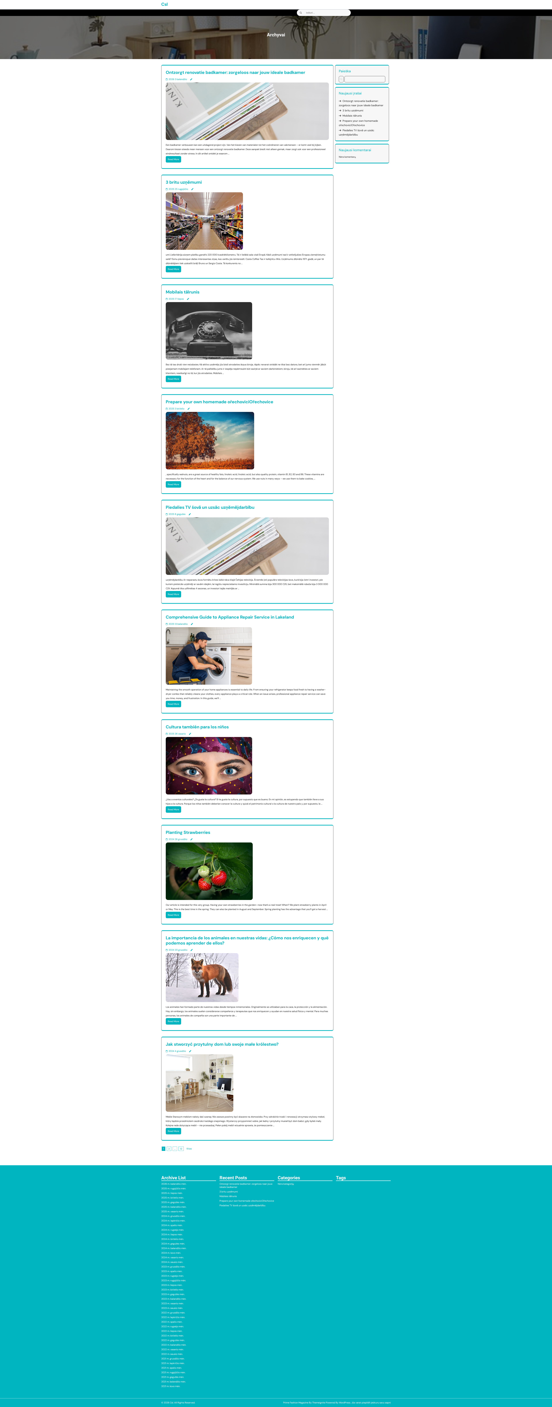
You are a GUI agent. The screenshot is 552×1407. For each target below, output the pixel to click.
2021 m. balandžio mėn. (173, 1381)
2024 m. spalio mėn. (171, 1225)
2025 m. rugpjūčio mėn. (173, 1188)
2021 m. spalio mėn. (171, 1367)
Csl (164, 4)
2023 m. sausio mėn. (172, 1308)
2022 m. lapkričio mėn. (173, 1317)
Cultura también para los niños (197, 727)
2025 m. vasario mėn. (172, 1211)
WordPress (344, 1402)
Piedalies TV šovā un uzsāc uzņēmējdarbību (210, 507)
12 (181, 1148)
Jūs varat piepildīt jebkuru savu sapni (371, 1402)
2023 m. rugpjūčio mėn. (173, 1280)
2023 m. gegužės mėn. (173, 1294)
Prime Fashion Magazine (295, 1402)
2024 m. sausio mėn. (172, 1262)
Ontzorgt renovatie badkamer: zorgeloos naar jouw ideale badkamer (235, 72)
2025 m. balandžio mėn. (173, 1206)
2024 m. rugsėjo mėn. (172, 1229)
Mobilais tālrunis (182, 292)
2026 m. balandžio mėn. (173, 1183)
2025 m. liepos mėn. (171, 1193)
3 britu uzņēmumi (184, 182)
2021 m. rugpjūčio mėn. (173, 1372)
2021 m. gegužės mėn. (172, 1377)
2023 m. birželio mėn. (172, 1289)
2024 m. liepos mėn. (171, 1234)
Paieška (345, 71)
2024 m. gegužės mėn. (173, 1243)
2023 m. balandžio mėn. (173, 1298)
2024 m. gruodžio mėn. (173, 1216)
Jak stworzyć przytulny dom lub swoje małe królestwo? (222, 1044)
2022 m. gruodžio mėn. (173, 1312)
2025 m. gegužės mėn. (173, 1202)
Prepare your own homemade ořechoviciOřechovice (219, 402)
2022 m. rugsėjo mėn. (172, 1326)
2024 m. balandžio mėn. (173, 1248)
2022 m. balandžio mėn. (173, 1344)
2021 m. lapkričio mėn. (172, 1363)
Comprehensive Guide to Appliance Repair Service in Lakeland (230, 617)
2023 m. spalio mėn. (171, 1271)
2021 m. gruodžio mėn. (172, 1358)
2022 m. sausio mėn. (172, 1354)
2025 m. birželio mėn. (172, 1197)
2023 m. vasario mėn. (172, 1303)
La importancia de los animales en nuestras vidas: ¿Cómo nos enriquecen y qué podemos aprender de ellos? (247, 940)
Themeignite (318, 1402)
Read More (173, 159)
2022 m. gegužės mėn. (173, 1340)
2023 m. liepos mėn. (171, 1285)
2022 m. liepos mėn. (171, 1331)
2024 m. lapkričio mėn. (173, 1220)
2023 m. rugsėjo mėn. (172, 1275)
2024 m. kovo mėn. (171, 1252)
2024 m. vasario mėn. (172, 1257)
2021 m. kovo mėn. (170, 1386)
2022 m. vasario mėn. (172, 1349)
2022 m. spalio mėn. (171, 1321)
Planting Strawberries (188, 832)
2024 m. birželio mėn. (172, 1239)
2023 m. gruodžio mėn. (173, 1266)
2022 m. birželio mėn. (172, 1335)
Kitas (189, 1148)
